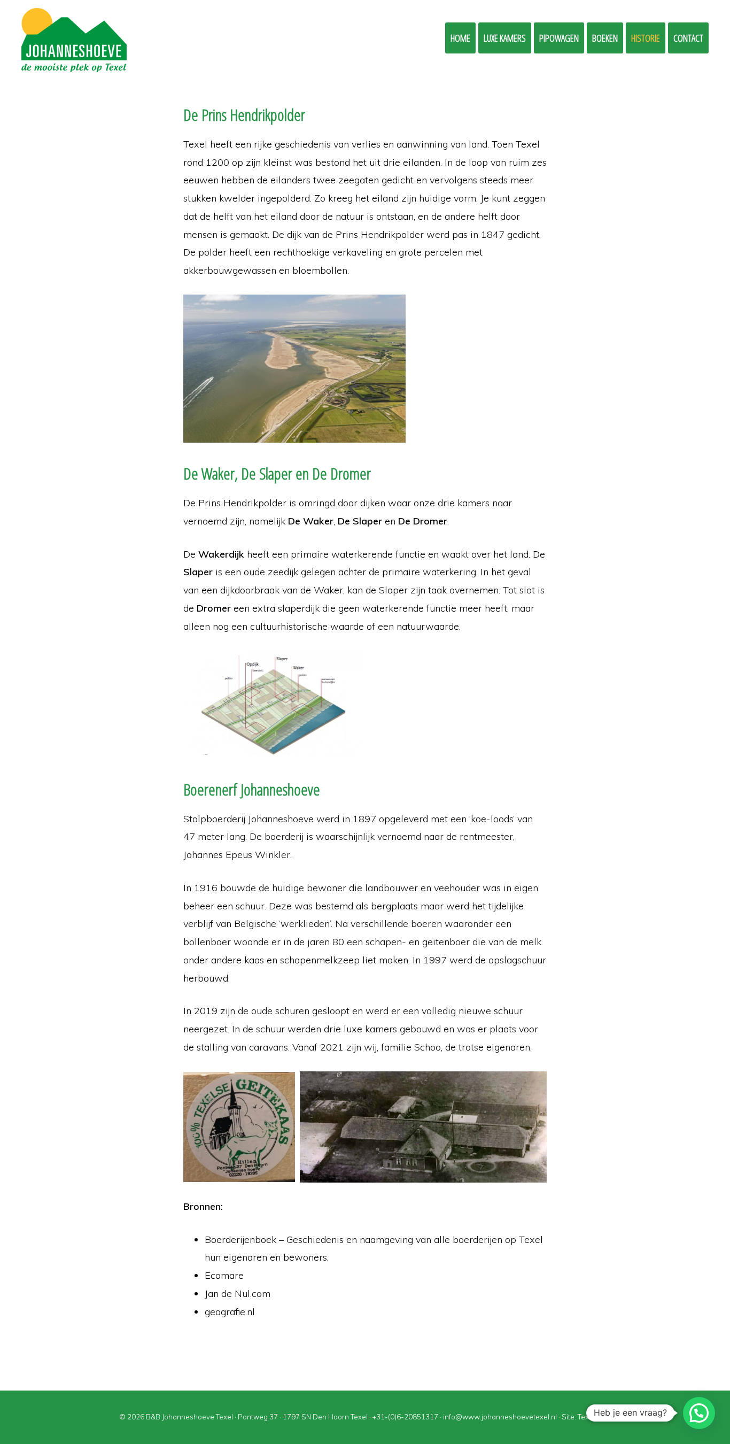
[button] (699, 1413)
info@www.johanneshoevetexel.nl (500, 1416)
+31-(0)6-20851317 (405, 1416)
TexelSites (594, 1416)
